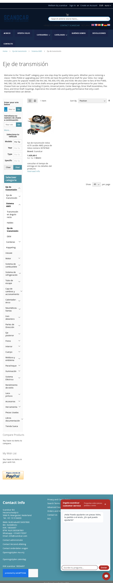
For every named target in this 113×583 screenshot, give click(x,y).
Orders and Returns (56, 511)
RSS (49, 518)
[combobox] (79, 19)
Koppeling (11, 247)
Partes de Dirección (10, 325)
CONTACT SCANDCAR (70, 25)
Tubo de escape (9, 281)
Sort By (73, 100)
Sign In (72, 5)
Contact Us (52, 515)
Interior (9, 346)
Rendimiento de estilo (11, 386)
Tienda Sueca (12, 426)
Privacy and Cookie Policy (58, 499)
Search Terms (53, 503)
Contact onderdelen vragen (15, 548)
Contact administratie (13, 540)
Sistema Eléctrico (9, 378)
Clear (8, 167)
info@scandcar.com (18, 536)
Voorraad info (33, 171)
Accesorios (10, 401)
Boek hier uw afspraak (13, 562)
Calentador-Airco (11, 301)
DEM (9, 236)
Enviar (104, 567)
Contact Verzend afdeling (14, 544)
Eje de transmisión (19, 51)
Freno (8, 341)
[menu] (56, 38)
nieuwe (9, 253)
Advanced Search (55, 507)
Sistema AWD (37, 51)
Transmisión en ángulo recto (12, 214)
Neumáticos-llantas (11, 309)
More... (7, 130)
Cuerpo (9, 352)
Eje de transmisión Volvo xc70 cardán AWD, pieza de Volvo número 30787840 (39, 145)
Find (18, 167)
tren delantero (10, 317)
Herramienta (11, 407)
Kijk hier (6, 555)
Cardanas (10, 242)
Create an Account (88, 5)
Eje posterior (10, 334)
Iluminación (11, 371)
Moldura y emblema (10, 358)
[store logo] (16, 18)
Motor (8, 258)
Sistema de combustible (11, 265)
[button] (105, 5)
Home (5, 51)
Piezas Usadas (12, 412)
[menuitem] (7, 33)
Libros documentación (13, 419)
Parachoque (11, 365)
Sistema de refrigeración (12, 273)
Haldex (10, 222)
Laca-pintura (9, 394)
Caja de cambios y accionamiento (12, 291)
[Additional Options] (13, 474)
